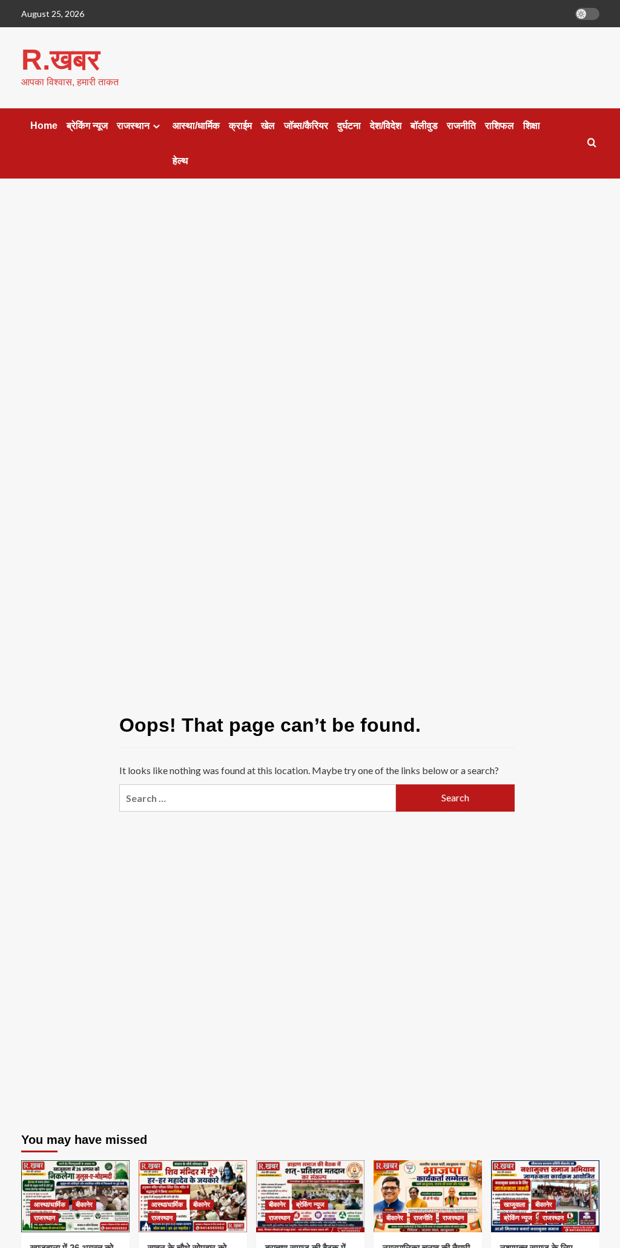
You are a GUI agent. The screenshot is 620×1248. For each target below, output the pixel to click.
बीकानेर (84, 1204)
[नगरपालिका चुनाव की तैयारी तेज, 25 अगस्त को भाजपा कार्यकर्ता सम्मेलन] (428, 1196)
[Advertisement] (310, 287)
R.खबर (60, 60)
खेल (268, 125)
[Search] (591, 143)
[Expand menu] (156, 126)
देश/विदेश (385, 125)
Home (44, 125)
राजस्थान (133, 125)
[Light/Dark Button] (587, 14)
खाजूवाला (514, 1204)
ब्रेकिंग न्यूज (87, 125)
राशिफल (499, 125)
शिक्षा (531, 125)
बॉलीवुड (424, 125)
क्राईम (240, 125)
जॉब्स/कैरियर (306, 125)
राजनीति (461, 125)
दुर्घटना (349, 125)
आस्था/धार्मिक (196, 125)
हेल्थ (180, 161)
